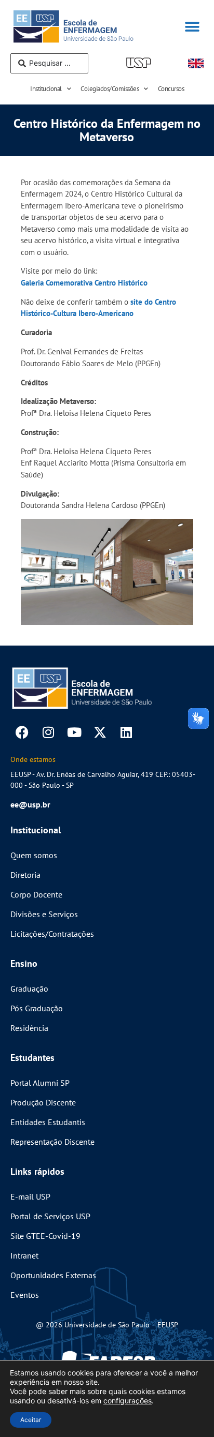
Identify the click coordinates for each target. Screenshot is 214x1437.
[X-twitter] (100, 732)
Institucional (46, 88)
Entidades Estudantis (47, 1122)
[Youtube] (74, 732)
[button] (192, 26)
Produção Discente (43, 1102)
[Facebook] (22, 732)
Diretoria (25, 875)
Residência (29, 1028)
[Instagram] (48, 732)
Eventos (24, 1295)
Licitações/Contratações (52, 934)
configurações (127, 1400)
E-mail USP (30, 1196)
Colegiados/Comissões (110, 88)
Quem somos (33, 855)
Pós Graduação (36, 1008)
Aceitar (30, 1420)
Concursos (171, 88)
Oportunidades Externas (53, 1275)
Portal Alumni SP (40, 1082)
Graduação (29, 988)
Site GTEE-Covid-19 (45, 1236)
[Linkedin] (126, 732)
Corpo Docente (36, 894)
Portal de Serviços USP (50, 1216)
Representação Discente (52, 1141)
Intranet (24, 1255)
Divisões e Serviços (44, 914)
